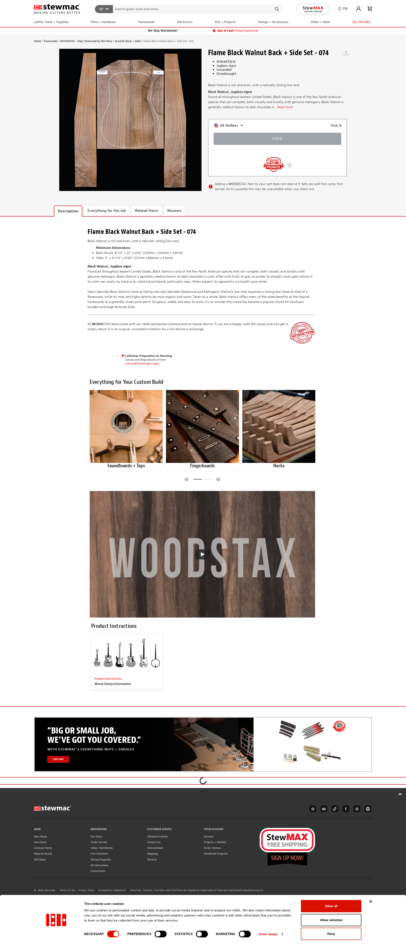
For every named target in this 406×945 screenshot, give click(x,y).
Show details (268, 934)
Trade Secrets (99, 842)
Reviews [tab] (174, 210)
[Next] (218, 479)
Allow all (331, 906)
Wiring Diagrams (101, 859)
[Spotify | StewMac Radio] (367, 809)
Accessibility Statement (112, 890)
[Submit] (277, 9)
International (155, 848)
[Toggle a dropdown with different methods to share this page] (345, 53)
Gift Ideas (40, 859)
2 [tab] (207, 480)
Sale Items (40, 842)
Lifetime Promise (157, 836)
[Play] (202, 554)
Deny (331, 933)
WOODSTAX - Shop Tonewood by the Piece (86, 41)
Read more (285, 107)
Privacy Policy (86, 890)
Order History (212, 848)
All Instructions (99, 865)
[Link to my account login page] (358, 8)
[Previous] (186, 479)
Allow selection (331, 920)
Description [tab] (68, 211)
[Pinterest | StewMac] (356, 809)
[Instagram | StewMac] (312, 809)
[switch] (161, 934)
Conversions (98, 871)
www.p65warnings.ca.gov (142, 363)
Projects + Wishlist (215, 842)
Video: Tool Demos (102, 848)
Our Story (96, 836)
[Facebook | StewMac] (345, 809)
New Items (40, 836)
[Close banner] (370, 901)
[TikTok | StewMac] (334, 809)
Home (37, 41)
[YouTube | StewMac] (323, 809)
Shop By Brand (43, 853)
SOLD (277, 138)
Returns (152, 859)
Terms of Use (67, 890)
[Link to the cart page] (369, 8)
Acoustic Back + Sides (128, 41)
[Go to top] (400, 794)
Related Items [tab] (146, 210)
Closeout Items (43, 848)
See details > (289, 164)
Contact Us (153, 842)
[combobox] (188, 9)
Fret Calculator (99, 853)
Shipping (152, 853)
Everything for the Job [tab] (107, 210)
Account (209, 836)
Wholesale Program (216, 853)
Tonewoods (51, 41)
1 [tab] (197, 480)
